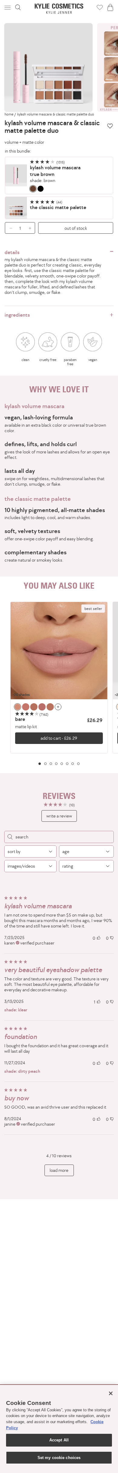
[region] (59, 683)
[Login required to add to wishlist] (110, 126)
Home (9, 114)
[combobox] (30, 851)
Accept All (59, 1440)
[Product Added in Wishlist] (99, 7)
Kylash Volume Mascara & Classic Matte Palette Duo (55, 114)
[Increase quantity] (31, 228)
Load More (59, 1170)
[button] (8, 7)
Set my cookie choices (59, 1457)
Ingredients (17, 314)
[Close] (110, 1393)
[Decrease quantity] (8, 228)
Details (12, 252)
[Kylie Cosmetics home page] (59, 8)
